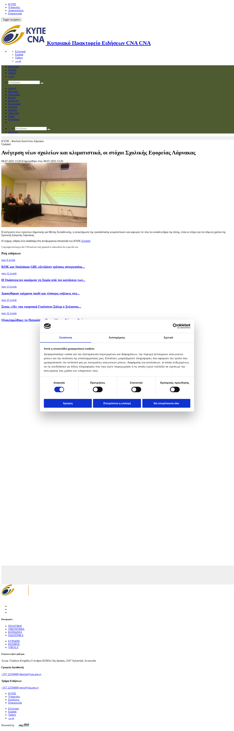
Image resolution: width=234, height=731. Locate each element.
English (19, 54)
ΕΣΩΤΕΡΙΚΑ (15, 635)
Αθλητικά (13, 113)
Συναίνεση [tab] (65, 337)
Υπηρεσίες (14, 7)
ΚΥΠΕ (12, 4)
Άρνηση (68, 403)
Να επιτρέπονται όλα (166, 403)
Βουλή (12, 97)
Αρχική (12, 88)
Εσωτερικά (14, 103)
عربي (18, 60)
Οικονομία (14, 94)
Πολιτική (13, 91)
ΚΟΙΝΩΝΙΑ (15, 632)
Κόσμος (12, 110)
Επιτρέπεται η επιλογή (117, 403)
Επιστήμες (14, 119)
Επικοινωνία (15, 13)
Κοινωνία (13, 100)
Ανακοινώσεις (16, 10)
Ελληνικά (20, 51)
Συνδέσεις (13, 699)
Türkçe (19, 57)
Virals (11, 116)
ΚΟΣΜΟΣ (14, 644)
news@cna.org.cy (29, 687)
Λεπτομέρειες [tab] (117, 337)
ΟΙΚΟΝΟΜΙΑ (16, 629)
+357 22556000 (10, 687)
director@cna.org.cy (30, 674)
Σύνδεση (85, 240)
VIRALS (13, 647)
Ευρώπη (12, 106)
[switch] (98, 389)
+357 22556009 (10, 674)
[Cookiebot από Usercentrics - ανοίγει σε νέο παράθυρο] (175, 326)
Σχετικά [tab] (168, 337)
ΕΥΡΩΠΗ (14, 641)
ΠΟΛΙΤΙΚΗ (15, 625)
